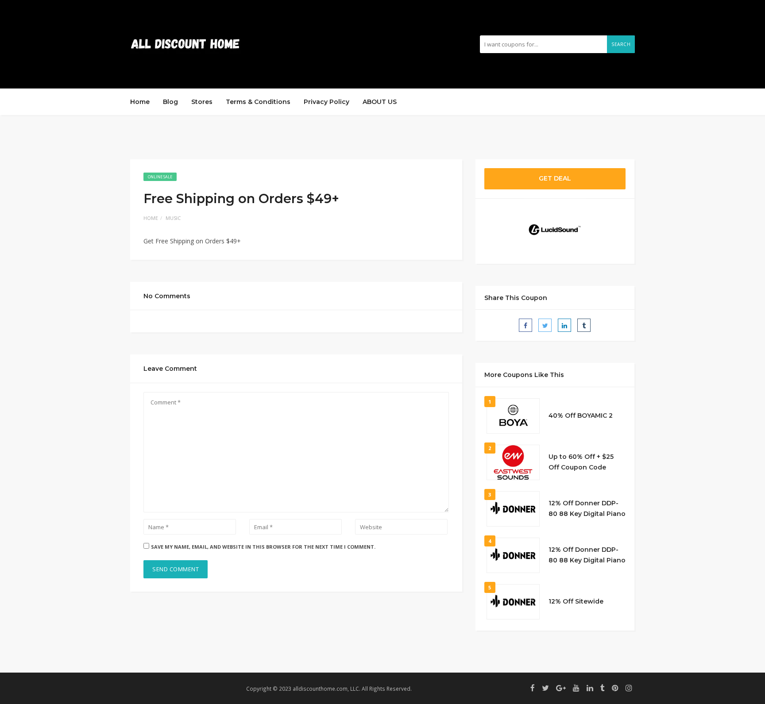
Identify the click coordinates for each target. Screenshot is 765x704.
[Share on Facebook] (525, 325)
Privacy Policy (326, 102)
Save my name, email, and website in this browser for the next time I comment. (263, 546)
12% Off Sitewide (576, 601)
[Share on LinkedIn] (564, 325)
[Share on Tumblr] (584, 325)
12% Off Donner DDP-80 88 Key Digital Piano (587, 508)
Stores (201, 102)
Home (140, 102)
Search (620, 44)
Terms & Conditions (258, 102)
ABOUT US (380, 102)
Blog (170, 102)
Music (173, 218)
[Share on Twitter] (545, 325)
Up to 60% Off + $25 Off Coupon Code (581, 462)
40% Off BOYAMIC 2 (581, 415)
